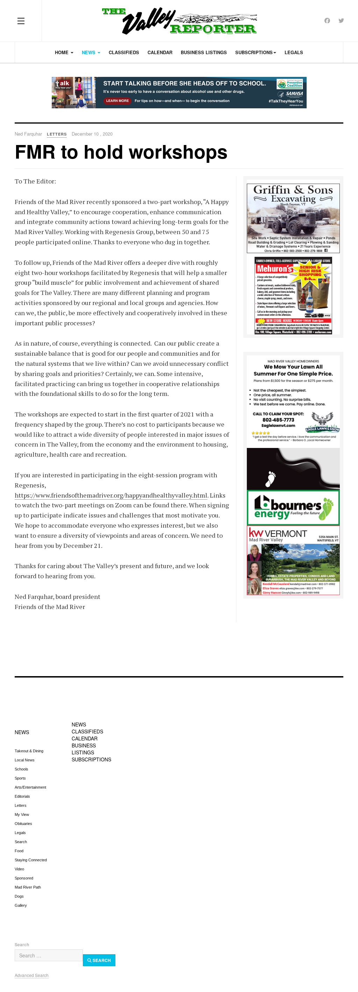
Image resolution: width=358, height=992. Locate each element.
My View (22, 814)
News (89, 52)
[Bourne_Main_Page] (293, 486)
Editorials (22, 796)
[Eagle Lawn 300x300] (293, 400)
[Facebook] (327, 20)
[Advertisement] (179, 645)
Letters (21, 805)
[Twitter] (341, 20)
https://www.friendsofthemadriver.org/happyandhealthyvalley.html (111, 495)
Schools (21, 769)
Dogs (19, 896)
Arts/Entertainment (30, 787)
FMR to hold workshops (121, 151)
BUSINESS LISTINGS (84, 749)
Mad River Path (28, 887)
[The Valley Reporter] (179, 21)
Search (21, 842)
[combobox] (49, 955)
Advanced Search (32, 975)
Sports (20, 778)
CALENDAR (85, 738)
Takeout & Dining (29, 751)
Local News (25, 760)
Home (62, 52)
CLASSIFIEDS (87, 731)
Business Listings (204, 52)
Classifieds (124, 52)
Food (19, 851)
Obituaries (23, 823)
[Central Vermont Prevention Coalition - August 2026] (179, 92)
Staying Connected (31, 860)
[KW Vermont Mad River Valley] (293, 559)
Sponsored (24, 878)
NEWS (22, 732)
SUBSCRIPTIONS (91, 759)
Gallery (21, 905)
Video (19, 869)
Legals (294, 52)
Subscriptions (254, 52)
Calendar (160, 52)
